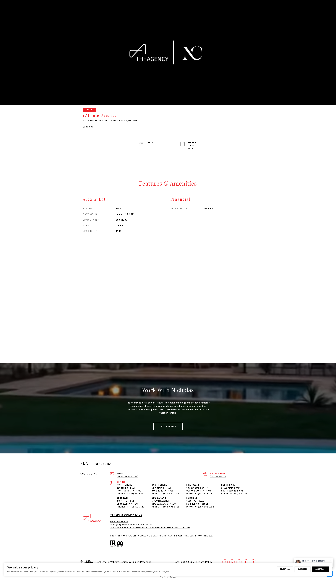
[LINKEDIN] (225, 562)
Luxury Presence (141, 562)
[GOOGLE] (246, 562)
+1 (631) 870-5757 (134, 494)
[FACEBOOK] (253, 562)
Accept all (320, 569)
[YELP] (232, 562)
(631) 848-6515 (218, 476)
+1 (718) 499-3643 (134, 507)
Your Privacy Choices (168, 577)
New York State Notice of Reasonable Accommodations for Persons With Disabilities (150, 527)
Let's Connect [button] (168, 426)
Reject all (285, 569)
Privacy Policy (204, 562)
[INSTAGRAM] (239, 562)
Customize (302, 569)
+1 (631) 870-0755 (169, 494)
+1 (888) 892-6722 (169, 507)
